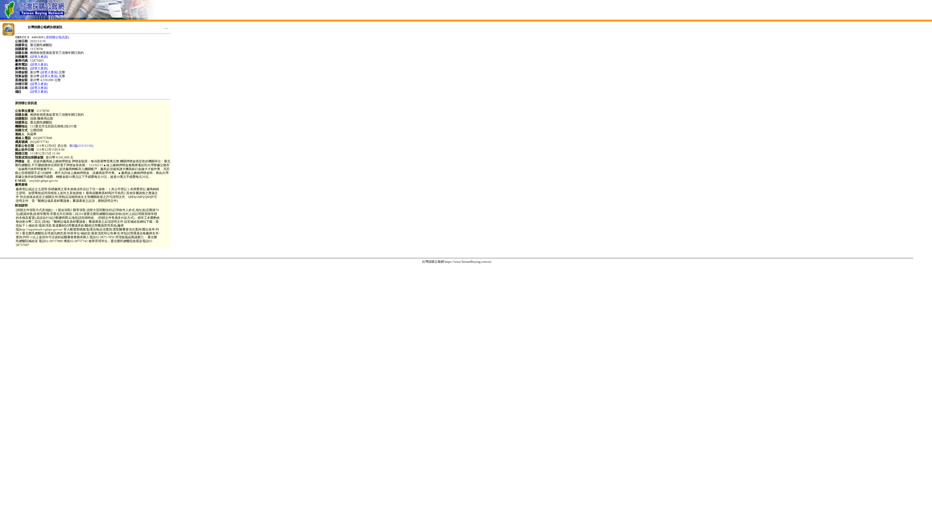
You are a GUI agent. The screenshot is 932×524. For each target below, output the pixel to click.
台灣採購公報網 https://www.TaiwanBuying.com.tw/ (457, 261)
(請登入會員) (39, 56)
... (166, 27)
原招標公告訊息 (57, 37)
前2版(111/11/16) (81, 145)
